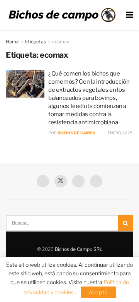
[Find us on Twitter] (60, 181)
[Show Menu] (129, 15)
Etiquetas (35, 42)
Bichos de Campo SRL (78, 249)
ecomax (60, 42)
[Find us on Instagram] (96, 181)
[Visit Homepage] (62, 15)
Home (12, 42)
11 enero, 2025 (117, 132)
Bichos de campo (76, 132)
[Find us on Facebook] (43, 181)
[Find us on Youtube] (78, 181)
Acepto (98, 292)
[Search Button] (125, 223)
